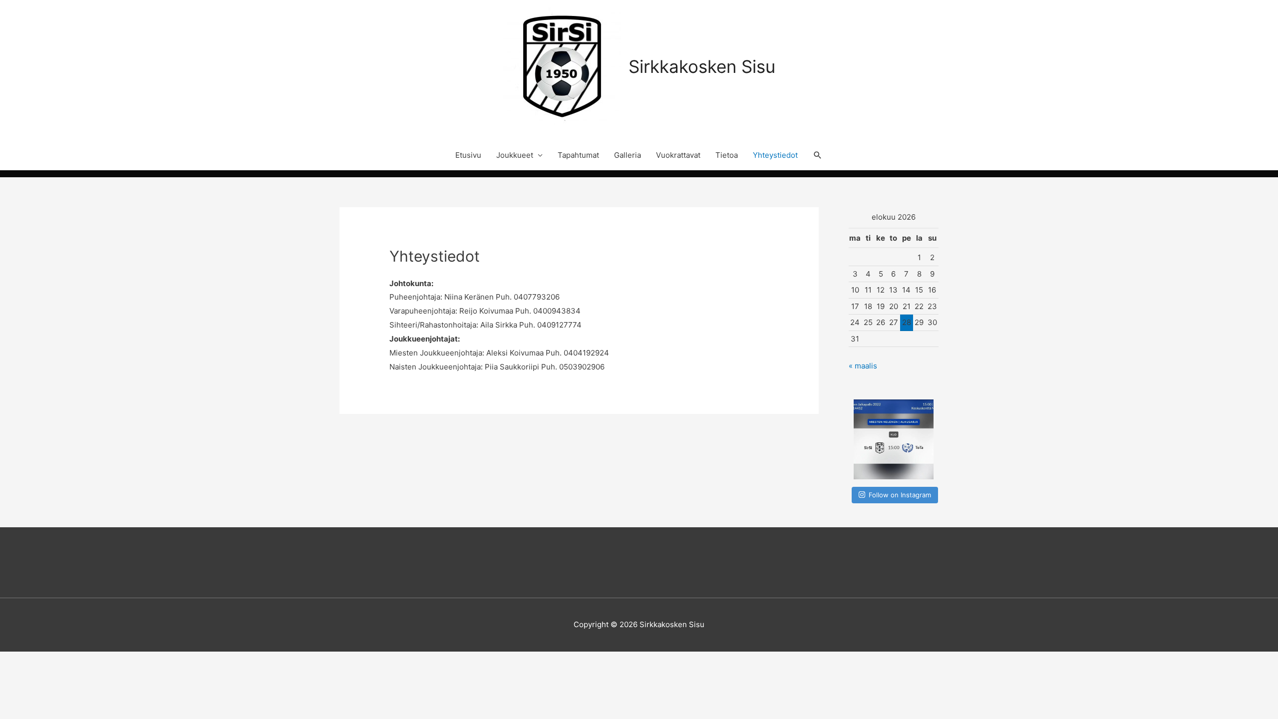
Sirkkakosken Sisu (702, 66)
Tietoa (726, 155)
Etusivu (468, 155)
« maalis (863, 365)
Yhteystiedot (775, 155)
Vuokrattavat (678, 155)
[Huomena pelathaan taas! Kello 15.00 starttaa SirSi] (894, 439)
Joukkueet (514, 155)
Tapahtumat (578, 155)
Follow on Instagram (900, 495)
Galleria (627, 155)
